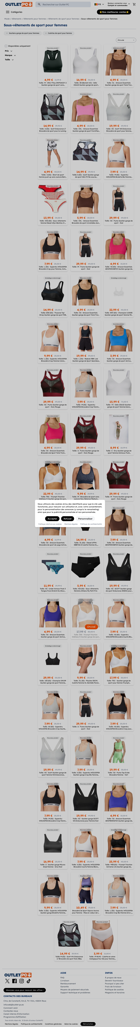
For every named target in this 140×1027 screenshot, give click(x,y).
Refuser (68, 518)
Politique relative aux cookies (50, 524)
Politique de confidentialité (91, 524)
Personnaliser (85, 518)
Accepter (52, 518)
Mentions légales (71, 524)
